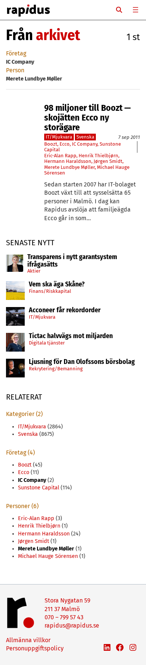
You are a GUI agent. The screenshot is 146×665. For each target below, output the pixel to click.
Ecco (65, 144)
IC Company (84, 144)
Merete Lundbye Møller (69, 167)
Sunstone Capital (38, 488)
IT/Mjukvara (42, 317)
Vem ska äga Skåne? (57, 284)
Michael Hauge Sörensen (48, 556)
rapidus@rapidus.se (72, 625)
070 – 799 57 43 (64, 617)
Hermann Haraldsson (67, 161)
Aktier (33, 271)
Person (15, 70)
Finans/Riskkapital (50, 291)
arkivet (58, 35)
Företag (16, 53)
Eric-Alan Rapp (60, 155)
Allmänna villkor (28, 640)
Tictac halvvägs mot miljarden (71, 336)
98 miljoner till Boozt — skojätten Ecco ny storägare (87, 118)
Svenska (85, 137)
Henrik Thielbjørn (98, 155)
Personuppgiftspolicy (35, 648)
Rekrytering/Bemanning (56, 368)
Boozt (50, 144)
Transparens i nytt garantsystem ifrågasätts (72, 260)
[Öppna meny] (135, 9)
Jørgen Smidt (108, 161)
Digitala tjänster (47, 343)
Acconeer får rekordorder (65, 310)
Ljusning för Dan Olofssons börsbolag (82, 362)
